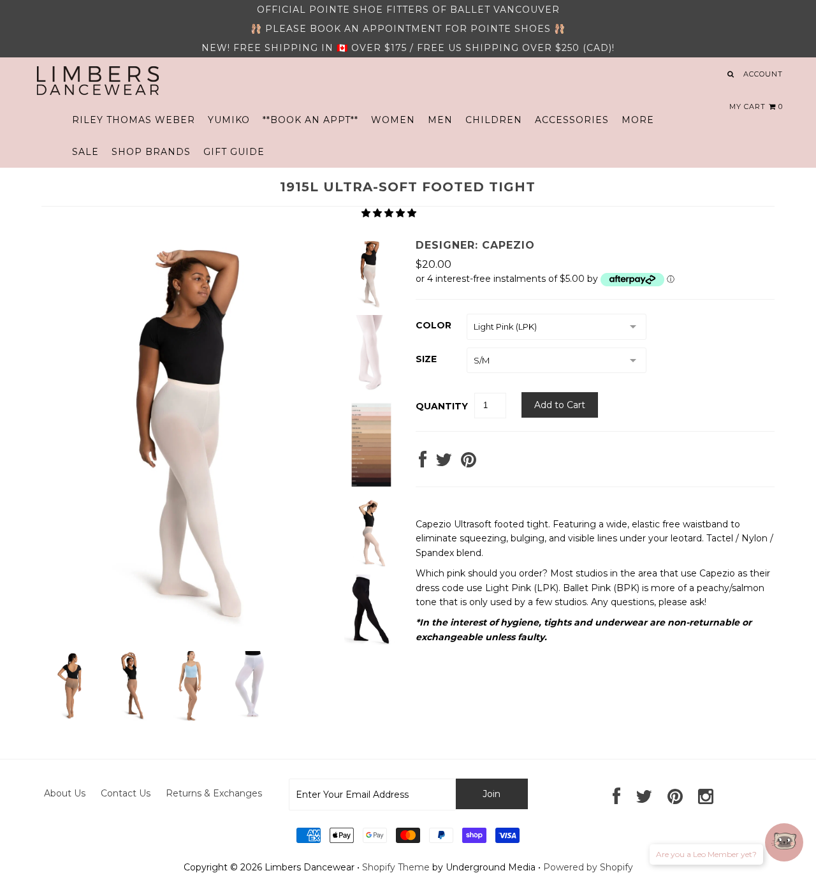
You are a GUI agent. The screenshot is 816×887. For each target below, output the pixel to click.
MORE (638, 120)
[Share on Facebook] (422, 463)
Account (763, 74)
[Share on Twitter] (443, 463)
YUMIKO (229, 120)
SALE (85, 152)
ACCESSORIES (572, 120)
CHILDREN (493, 120)
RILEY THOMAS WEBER (133, 120)
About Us (64, 793)
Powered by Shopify (588, 867)
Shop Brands (151, 152)
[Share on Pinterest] (468, 463)
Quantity (442, 406)
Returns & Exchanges (214, 793)
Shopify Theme (396, 867)
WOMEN (393, 120)
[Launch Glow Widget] (784, 842)
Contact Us (125, 793)
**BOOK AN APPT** (310, 120)
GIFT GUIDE (234, 152)
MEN (440, 120)
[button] (390, 213)
